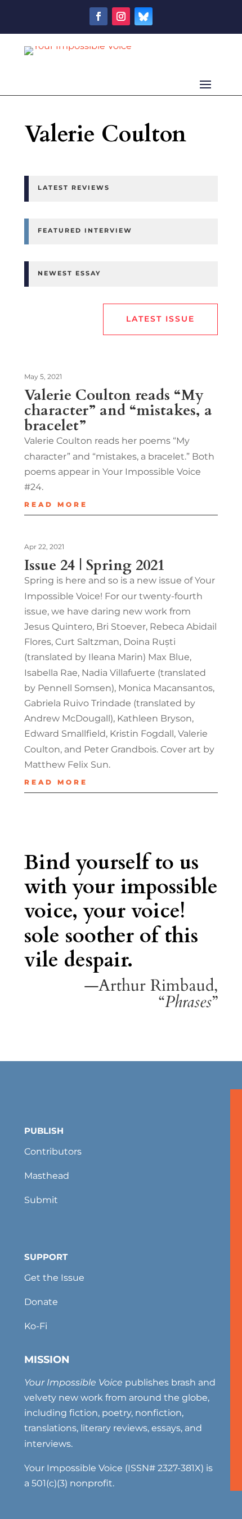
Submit (41, 1200)
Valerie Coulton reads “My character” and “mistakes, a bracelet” (118, 410)
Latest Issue (160, 319)
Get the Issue (54, 1277)
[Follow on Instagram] (121, 16)
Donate (41, 1302)
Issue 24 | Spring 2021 (94, 565)
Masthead (46, 1175)
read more (56, 504)
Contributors (53, 1151)
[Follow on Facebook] (98, 16)
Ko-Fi (35, 1326)
